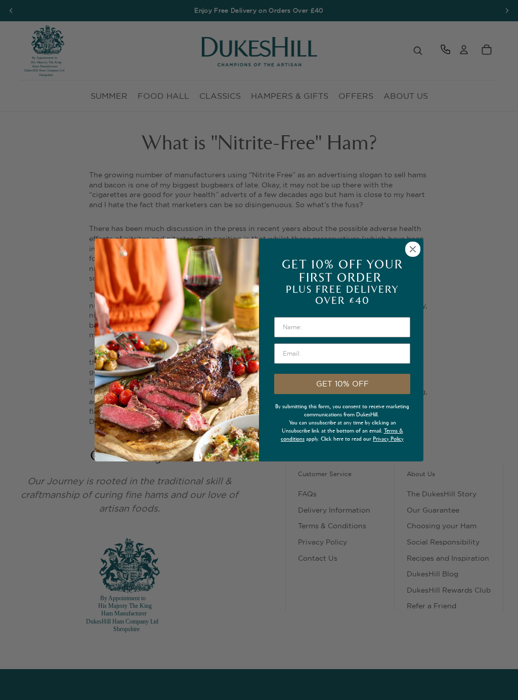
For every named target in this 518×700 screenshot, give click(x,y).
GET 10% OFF (342, 383)
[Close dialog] (412, 249)
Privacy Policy (388, 439)
